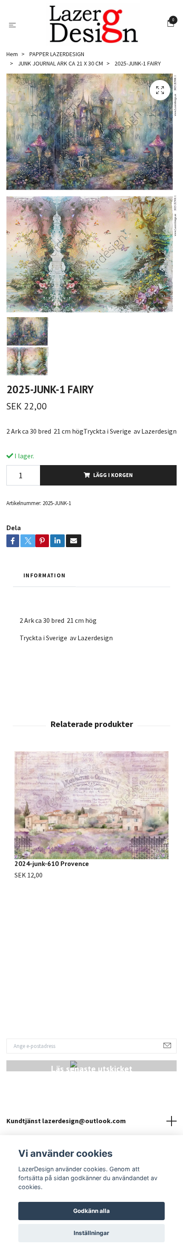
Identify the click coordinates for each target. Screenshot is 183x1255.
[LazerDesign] (93, 24)
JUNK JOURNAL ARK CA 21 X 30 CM (60, 63)
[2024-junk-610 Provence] (91, 805)
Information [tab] (44, 575)
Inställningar (91, 1232)
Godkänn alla (91, 1210)
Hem (12, 54)
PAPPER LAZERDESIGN (56, 54)
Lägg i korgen (113, 474)
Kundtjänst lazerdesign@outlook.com (66, 1120)
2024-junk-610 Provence (51, 863)
